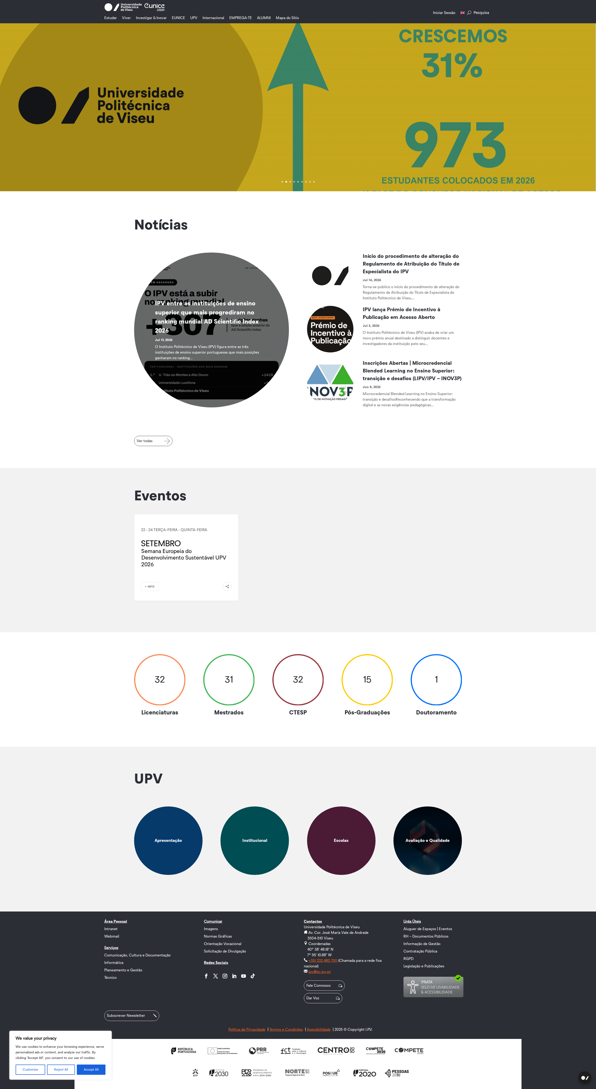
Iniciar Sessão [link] (444, 13)
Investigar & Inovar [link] (151, 18)
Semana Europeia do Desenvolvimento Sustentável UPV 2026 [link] (183, 558)
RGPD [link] (408, 959)
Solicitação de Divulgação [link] (225, 951)
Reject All (61, 1069)
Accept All (91, 1069)
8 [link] (310, 182)
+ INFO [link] (150, 586)
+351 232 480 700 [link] (322, 961)
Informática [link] (113, 963)
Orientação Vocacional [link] (222, 944)
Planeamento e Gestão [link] (123, 970)
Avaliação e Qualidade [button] (428, 841)
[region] (60, 1055)
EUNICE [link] (178, 18)
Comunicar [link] (213, 921)
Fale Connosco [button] (318, 985)
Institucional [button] (254, 841)
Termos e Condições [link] (286, 1029)
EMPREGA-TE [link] (240, 18)
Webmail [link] (111, 936)
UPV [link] (193, 18)
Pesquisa (481, 13)
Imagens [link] (211, 929)
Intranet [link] (111, 929)
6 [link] (302, 182)
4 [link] (294, 182)
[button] (206, 976)
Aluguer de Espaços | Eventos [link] (427, 929)
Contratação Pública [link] (420, 951)
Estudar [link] (110, 18)
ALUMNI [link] (264, 18)
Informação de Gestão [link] (421, 944)
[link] (123, 10)
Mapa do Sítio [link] (287, 18)
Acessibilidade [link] (319, 1029)
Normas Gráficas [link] (218, 936)
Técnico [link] (110, 978)
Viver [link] (126, 18)
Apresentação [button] (168, 841)
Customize (30, 1069)
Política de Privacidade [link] (246, 1029)
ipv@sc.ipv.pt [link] (319, 972)
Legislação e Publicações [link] (423, 966)
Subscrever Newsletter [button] (126, 1015)
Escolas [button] (341, 841)
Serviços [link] (111, 948)
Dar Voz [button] (312, 998)
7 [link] (306, 182)
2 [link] (286, 182)
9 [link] (314, 182)
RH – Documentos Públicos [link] (425, 936)
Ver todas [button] (144, 441)
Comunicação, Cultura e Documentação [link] (137, 955)
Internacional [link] (213, 18)
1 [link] (282, 182)
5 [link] (298, 182)
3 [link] (290, 182)
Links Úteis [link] (412, 921)
